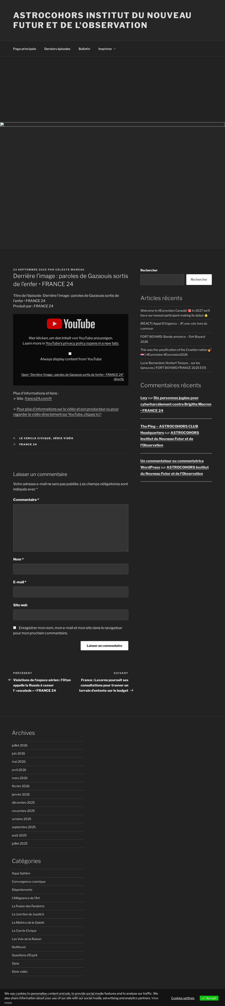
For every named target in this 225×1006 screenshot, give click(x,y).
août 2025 (19, 835)
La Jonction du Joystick (28, 914)
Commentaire (26, 500)
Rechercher (149, 270)
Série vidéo (63, 438)
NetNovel (18, 947)
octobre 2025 (21, 819)
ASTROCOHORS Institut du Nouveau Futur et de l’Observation (169, 439)
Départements (22, 889)
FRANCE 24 (28, 444)
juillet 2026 (19, 745)
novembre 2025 (23, 811)
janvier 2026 (21, 794)
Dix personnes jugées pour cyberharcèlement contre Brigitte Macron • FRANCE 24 (175, 404)
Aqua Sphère (21, 873)
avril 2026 (19, 770)
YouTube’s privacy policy (82, 343)
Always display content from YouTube (71, 359)
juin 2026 (18, 753)
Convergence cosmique (28, 881)
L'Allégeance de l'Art (26, 898)
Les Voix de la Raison (26, 939)
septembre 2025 (24, 827)
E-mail (19, 582)
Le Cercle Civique (35, 438)
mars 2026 (19, 778)
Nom (18, 559)
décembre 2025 (23, 802)
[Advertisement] (112, 89)
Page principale (24, 49)
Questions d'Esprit (24, 955)
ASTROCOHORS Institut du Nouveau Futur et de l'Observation (102, 20)
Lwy (143, 398)
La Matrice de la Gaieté (28, 922)
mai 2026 (18, 761)
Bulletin (84, 49)
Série (15, 963)
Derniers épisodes (57, 49)
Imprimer (105, 49)
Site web (20, 605)
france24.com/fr (38, 398)
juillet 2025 (19, 843)
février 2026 (20, 786)
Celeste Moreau (70, 269)
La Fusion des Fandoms (28, 906)
